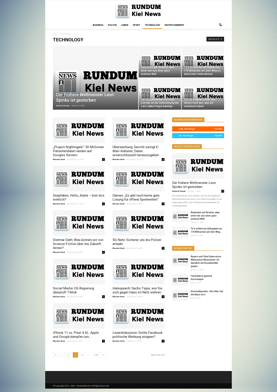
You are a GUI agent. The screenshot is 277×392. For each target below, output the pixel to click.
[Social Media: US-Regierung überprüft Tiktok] (79, 271)
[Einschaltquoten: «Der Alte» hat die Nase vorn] (180, 295)
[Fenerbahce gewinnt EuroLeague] (180, 280)
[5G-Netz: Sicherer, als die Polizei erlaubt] (138, 223)
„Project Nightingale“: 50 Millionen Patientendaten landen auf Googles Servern (78, 151)
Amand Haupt (62, 105)
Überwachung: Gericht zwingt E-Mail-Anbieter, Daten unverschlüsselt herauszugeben (136, 151)
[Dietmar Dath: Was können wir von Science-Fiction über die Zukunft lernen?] (79, 223)
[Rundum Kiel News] (138, 11)
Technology (152, 24)
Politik (112, 24)
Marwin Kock (59, 159)
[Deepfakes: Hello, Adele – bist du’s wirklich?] (79, 178)
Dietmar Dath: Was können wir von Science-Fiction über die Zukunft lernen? (78, 244)
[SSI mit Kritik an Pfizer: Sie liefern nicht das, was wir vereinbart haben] (203, 94)
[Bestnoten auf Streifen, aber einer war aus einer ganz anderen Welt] (160, 61)
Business (98, 24)
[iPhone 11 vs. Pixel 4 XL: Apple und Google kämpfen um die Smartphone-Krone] (79, 316)
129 (96, 355)
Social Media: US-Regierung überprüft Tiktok (73, 290)
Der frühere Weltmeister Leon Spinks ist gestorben (194, 185)
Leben (124, 24)
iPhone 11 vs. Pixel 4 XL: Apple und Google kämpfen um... (76, 335)
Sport (136, 24)
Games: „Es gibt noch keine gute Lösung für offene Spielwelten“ (136, 197)
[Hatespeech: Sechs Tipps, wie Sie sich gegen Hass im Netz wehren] (138, 271)
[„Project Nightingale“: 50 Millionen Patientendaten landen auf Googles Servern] (79, 130)
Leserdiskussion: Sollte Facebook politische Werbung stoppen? (138, 335)
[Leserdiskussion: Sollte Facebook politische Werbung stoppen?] (138, 316)
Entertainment (174, 24)
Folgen (218, 129)
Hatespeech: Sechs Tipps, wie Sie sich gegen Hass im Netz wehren (137, 290)
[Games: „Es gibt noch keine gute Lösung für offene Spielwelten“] (138, 178)
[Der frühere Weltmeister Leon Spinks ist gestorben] (95, 83)
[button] (220, 25)
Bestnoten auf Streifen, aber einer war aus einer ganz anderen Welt (205, 215)
